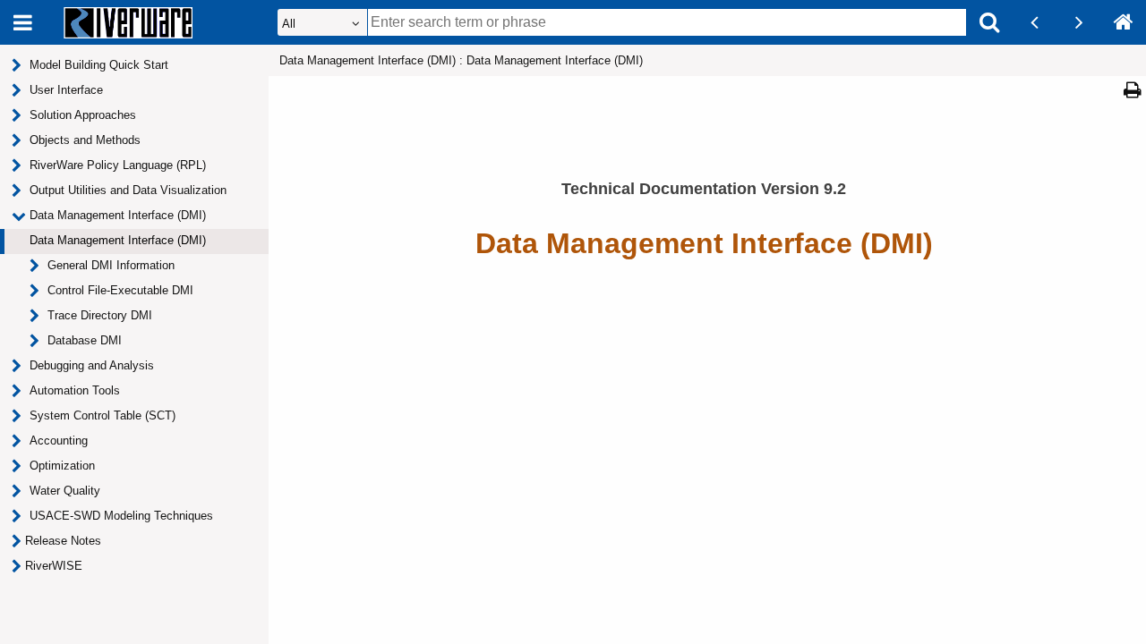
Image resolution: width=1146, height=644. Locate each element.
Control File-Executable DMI (120, 290)
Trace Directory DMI (99, 315)
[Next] (1078, 22)
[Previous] (1034, 22)
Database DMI (84, 340)
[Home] (1123, 22)
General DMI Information (111, 265)
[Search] (989, 22)
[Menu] (22, 22)
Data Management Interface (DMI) (118, 240)
